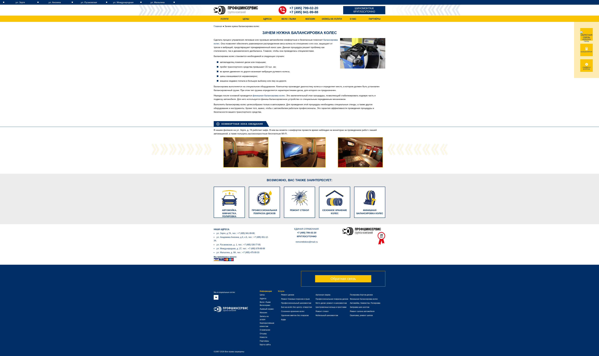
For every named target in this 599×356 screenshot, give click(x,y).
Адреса (267, 19)
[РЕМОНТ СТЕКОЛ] (301, 185)
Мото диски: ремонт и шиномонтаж (331, 303)
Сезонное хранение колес (292, 311)
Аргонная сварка (323, 295)
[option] (242, 152)
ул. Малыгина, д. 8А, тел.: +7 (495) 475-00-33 (238, 252)
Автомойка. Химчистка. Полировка (365, 303)
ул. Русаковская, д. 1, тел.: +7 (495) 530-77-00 (238, 244)
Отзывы (263, 334)
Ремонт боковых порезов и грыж (295, 299)
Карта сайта (265, 345)
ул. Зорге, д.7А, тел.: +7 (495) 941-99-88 (235, 233)
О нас (353, 19)
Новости (263, 337)
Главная (218, 26)
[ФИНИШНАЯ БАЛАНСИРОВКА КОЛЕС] (369, 185)
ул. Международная (123, 2)
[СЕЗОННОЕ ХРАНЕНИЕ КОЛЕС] (336, 185)
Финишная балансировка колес (364, 299)
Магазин (310, 19)
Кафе (283, 320)
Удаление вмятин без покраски (295, 315)
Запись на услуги (332, 19)
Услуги (224, 19)
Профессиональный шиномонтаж (296, 303)
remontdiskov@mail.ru (307, 242)
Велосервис (265, 305)
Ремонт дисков (287, 295)
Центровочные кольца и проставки (331, 307)
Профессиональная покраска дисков (332, 299)
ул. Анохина (55, 2)
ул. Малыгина (158, 2)
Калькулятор (586, 52)
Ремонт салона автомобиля (362, 311)
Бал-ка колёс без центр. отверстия (296, 307)
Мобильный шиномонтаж (327, 315)
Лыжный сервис (267, 309)
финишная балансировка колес (269, 95)
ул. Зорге (20, 2)
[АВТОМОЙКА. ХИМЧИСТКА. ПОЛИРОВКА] (231, 185)
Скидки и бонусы (586, 68)
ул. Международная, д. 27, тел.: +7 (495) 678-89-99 (241, 248)
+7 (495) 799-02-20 (303, 8)
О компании (265, 330)
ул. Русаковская (89, 2)
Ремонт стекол (322, 311)
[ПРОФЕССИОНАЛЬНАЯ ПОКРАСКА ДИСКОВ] (266, 185)
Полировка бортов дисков (361, 295)
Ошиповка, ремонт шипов (361, 315)
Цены (246, 19)
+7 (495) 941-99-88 (303, 12)
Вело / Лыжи (289, 19)
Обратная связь (343, 279)
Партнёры (374, 19)
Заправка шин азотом (359, 307)
